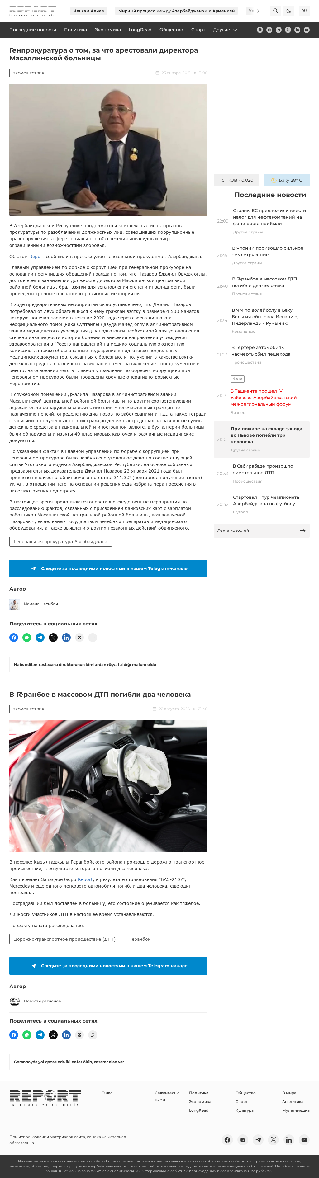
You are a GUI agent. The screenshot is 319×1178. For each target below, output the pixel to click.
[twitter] (288, 30)
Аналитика (292, 1101)
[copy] (92, 637)
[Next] (254, 11)
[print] (79, 637)
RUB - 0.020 (240, 180)
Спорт (242, 1101)
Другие (221, 29)
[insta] (269, 30)
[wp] (26, 637)
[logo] (32, 11)
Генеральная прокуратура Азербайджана (60, 541)
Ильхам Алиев (88, 10)
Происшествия (28, 73)
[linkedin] (297, 30)
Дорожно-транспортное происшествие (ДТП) (65, 939)
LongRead (198, 1110)
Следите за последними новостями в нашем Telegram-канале (114, 568)
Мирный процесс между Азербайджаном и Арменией (176, 10)
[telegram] (279, 30)
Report (36, 256)
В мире (289, 1093)
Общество (246, 1093)
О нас (107, 1093)
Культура (245, 1110)
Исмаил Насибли (41, 603)
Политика (198, 1093)
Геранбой (140, 939)
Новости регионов (42, 1001)
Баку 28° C (290, 180)
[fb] (260, 30)
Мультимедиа (296, 1110)
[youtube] (307, 30)
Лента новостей (233, 530)
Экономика (200, 1101)
